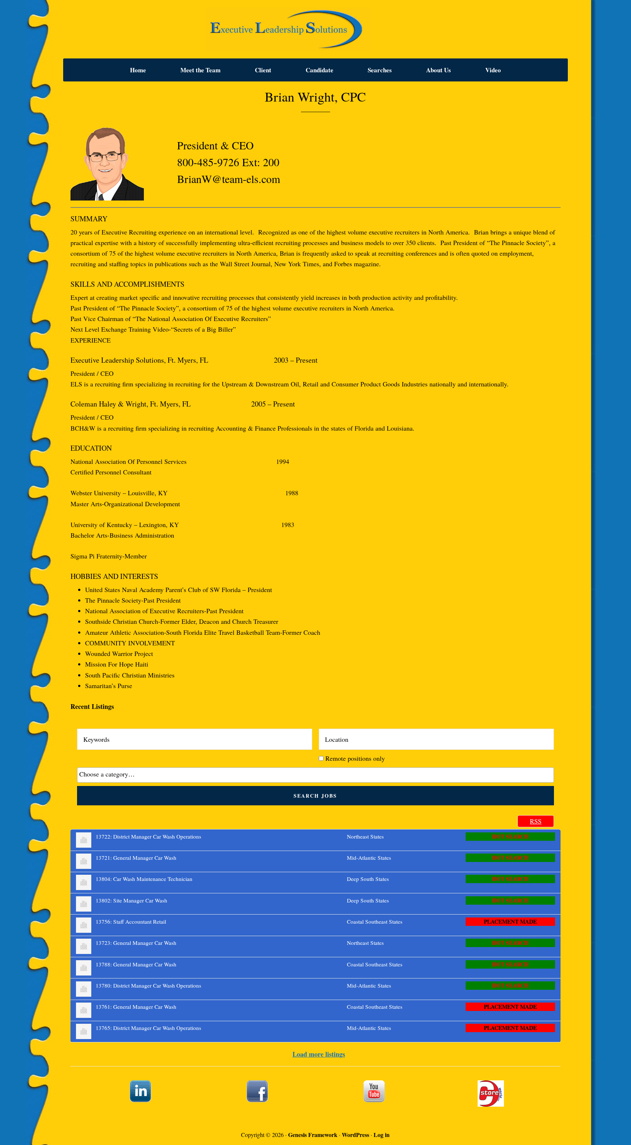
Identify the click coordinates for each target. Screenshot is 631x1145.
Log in (382, 1134)
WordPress (355, 1134)
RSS (536, 821)
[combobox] (315, 775)
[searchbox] (315, 774)
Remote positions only (355, 758)
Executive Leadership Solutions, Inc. (315, 29)
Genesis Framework (312, 1134)
